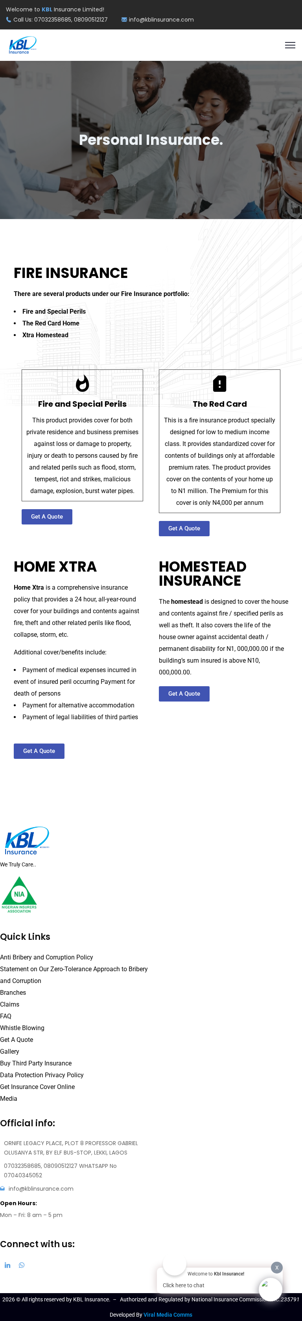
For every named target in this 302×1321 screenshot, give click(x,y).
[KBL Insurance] (23, 44)
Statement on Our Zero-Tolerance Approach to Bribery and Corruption (74, 975)
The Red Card (220, 403)
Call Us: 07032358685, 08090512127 (60, 20)
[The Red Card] (220, 383)
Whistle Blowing (22, 1028)
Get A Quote (16, 1039)
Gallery (9, 1051)
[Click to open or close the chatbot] (270, 1289)
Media (8, 1098)
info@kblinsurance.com (161, 20)
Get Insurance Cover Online (37, 1087)
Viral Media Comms (168, 1315)
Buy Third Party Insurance (36, 1063)
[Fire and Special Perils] (82, 383)
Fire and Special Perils (82, 403)
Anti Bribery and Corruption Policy (46, 957)
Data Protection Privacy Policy (42, 1075)
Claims (9, 1004)
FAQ (5, 1016)
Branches (13, 992)
